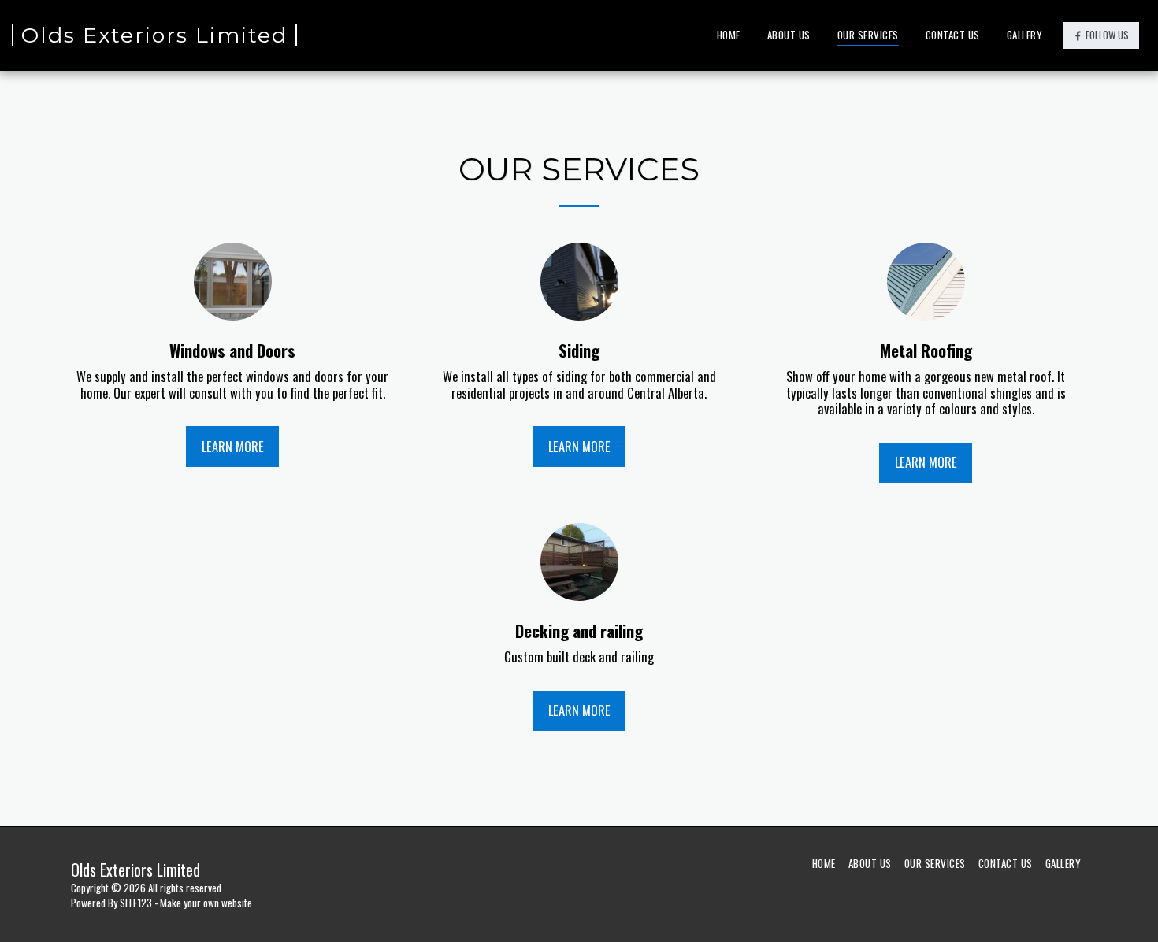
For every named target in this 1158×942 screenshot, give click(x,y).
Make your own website (206, 902)
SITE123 (136, 902)
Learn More (233, 446)
